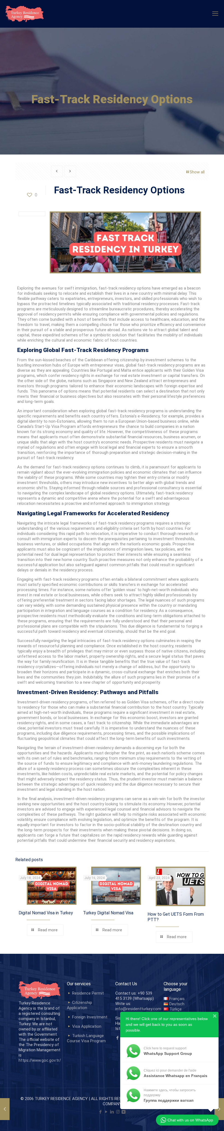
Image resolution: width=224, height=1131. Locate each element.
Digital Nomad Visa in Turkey (46, 912)
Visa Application (86, 1026)
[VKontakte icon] (124, 1111)
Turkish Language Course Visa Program (86, 1038)
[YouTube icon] (106, 1111)
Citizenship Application (79, 1005)
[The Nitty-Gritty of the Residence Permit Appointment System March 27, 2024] (5, 1109)
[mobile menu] (215, 13)
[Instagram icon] (118, 1111)
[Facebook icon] (101, 1111)
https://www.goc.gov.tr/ (40, 1060)
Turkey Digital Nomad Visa (108, 912)
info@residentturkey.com (138, 1008)
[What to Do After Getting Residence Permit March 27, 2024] (219, 1109)
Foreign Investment (89, 1017)
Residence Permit (88, 993)
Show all (197, 172)
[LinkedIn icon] (112, 1111)
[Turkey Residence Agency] (24, 13)
